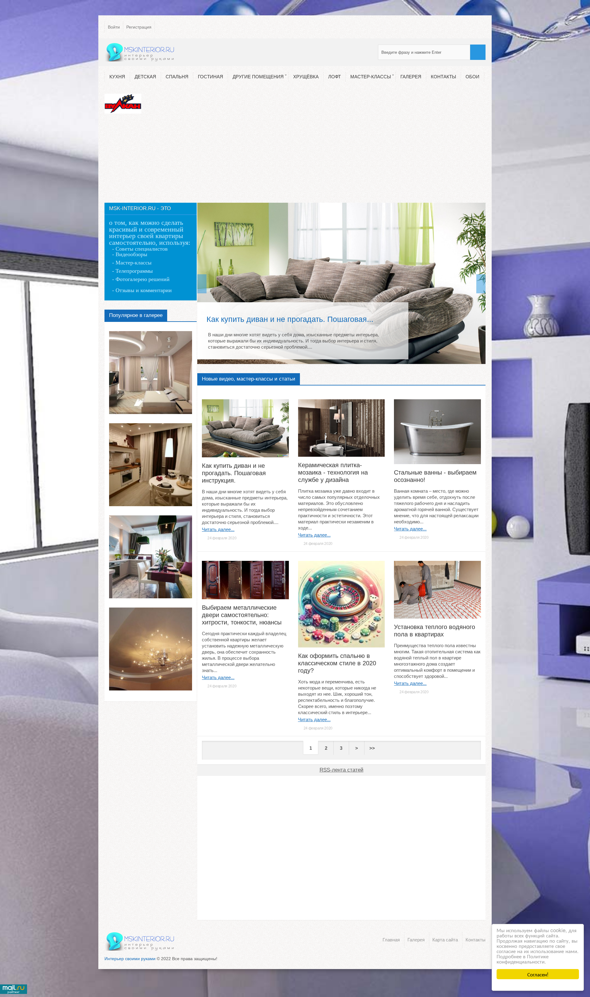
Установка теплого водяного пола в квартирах (434, 631)
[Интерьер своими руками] (139, 52)
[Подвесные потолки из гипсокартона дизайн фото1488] (150, 649)
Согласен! (538, 974)
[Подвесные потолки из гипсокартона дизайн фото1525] (150, 372)
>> (372, 748)
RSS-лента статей (342, 770)
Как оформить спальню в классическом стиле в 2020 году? (337, 663)
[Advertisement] (295, 160)
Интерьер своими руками (129, 958)
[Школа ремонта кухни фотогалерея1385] (150, 556)
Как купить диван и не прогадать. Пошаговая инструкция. (234, 473)
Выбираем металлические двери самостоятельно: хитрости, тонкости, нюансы (241, 615)
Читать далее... (218, 529)
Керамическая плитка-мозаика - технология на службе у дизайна (333, 472)
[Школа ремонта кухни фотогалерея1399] (150, 464)
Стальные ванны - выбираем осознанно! (435, 476)
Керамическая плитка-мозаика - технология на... (293, 319)
